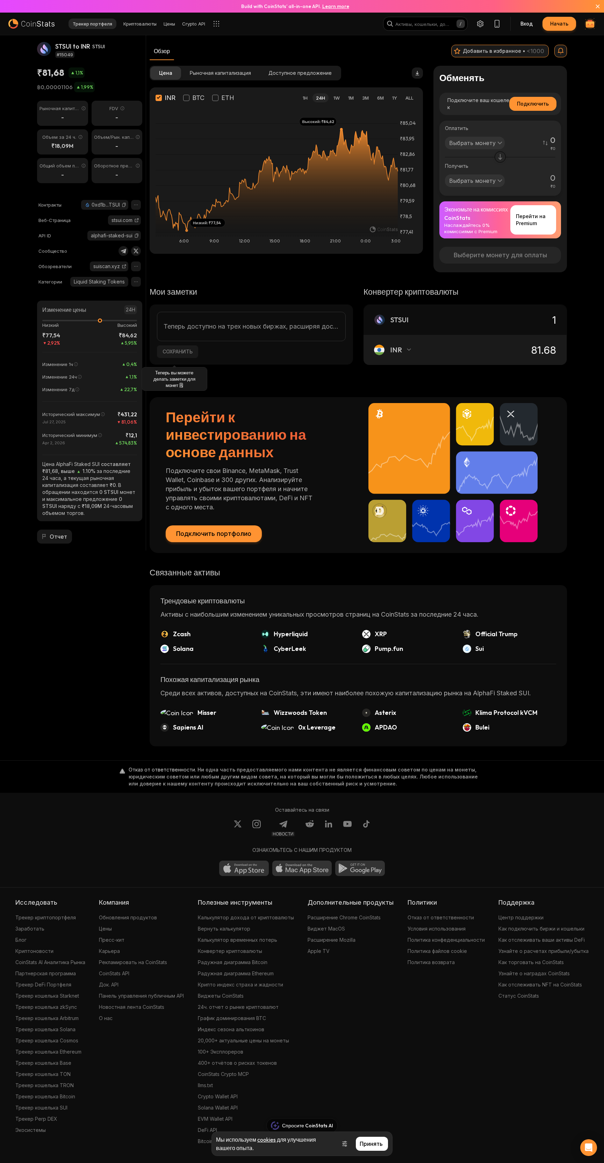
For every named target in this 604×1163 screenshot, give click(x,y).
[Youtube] (347, 828)
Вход (526, 24)
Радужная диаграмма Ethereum (236, 973)
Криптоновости (34, 951)
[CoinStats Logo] (31, 24)
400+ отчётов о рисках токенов (237, 1063)
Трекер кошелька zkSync (46, 1007)
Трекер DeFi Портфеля (43, 985)
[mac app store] (302, 868)
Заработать (29, 929)
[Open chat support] (588, 1147)
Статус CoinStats (518, 996)
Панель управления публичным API (141, 996)
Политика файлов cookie (437, 951)
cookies (266, 1139)
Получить (456, 166)
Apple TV (319, 951)
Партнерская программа (45, 973)
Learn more (335, 6)
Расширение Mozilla (331, 940)
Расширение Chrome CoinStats (344, 917)
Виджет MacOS (326, 929)
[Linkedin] (328, 828)
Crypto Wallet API (218, 1096)
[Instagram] (256, 828)
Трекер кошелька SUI (41, 1108)
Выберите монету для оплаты (500, 255)
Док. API (108, 985)
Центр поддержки (521, 917)
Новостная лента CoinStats (131, 1007)
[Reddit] (309, 828)
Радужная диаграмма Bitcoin (232, 962)
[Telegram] (123, 251)
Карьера (109, 951)
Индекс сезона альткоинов (231, 1029)
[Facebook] (366, 828)
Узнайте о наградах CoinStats (534, 973)
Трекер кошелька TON (43, 1074)
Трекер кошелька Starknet (47, 996)
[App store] (244, 868)
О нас (106, 1018)
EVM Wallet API (215, 1119)
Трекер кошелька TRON (44, 1085)
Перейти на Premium (531, 219)
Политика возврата (431, 962)
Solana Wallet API (218, 1108)
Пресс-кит (111, 940)
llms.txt (205, 1085)
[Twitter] (136, 251)
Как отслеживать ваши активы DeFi (541, 940)
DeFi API (207, 1130)
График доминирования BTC (232, 1018)
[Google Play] (360, 868)
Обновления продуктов (128, 917)
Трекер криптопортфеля (45, 917)
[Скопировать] (124, 205)
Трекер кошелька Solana (45, 1029)
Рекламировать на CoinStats (133, 962)
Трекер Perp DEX (36, 1119)
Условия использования (437, 929)
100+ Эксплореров (220, 1052)
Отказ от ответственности (441, 917)
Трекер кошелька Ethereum (48, 1052)
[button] (124, 205)
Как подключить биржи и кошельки (541, 929)
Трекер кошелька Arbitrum (47, 1018)
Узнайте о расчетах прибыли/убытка (543, 951)
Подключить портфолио (213, 533)
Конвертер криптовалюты (230, 951)
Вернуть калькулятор (224, 929)
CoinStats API (114, 973)
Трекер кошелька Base (43, 1063)
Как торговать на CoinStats (531, 962)
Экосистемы (30, 1130)
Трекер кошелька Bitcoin (45, 1096)
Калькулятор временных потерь (237, 940)
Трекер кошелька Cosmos (46, 1040)
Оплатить (456, 128)
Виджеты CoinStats (221, 996)
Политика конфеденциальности (446, 940)
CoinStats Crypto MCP (223, 1074)
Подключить (533, 104)
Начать (559, 24)
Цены (105, 929)
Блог (21, 940)
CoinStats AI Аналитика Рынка (50, 962)
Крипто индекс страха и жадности (240, 985)
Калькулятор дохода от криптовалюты (246, 917)
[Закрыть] (594, 6)
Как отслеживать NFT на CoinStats (540, 985)
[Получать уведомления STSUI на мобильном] (560, 51)
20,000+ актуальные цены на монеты (243, 1040)
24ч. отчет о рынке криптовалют (238, 1007)
